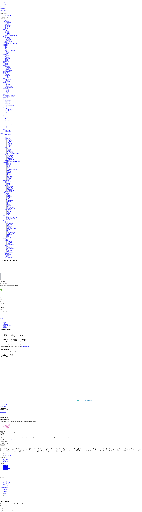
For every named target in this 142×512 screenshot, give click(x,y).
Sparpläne (4, 36)
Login (1, 6)
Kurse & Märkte (5, 44)
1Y (3, 270)
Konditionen (5, 2)
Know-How (5, 107)
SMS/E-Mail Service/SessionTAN (11, 35)
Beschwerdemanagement (9, 105)
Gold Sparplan (7, 40)
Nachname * (2, 433)
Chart (4, 323)
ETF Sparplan (7, 38)
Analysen (4, 326)
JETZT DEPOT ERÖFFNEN (5, 134)
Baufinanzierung (5, 97)
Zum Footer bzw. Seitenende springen (29, 0)
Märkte (6, 46)
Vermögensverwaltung (7, 71)
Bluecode (6, 92)
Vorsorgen (4, 65)
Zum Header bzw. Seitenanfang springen (7, 0)
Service (4, 98)
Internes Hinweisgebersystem (8, 482)
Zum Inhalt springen (18, 0)
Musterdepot (7, 253)
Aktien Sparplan (8, 39)
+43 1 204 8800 (3, 412)
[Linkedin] (71, 495)
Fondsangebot (7, 26)
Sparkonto (6, 63)
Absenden (2, 444)
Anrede (1, 431)
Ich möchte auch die (3, 441)
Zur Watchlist (5, 264)
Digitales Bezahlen (6, 88)
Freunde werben (8, 100)
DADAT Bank (7, 117)
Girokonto (4, 73)
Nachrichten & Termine (7, 325)
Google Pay (7, 89)
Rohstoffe (6, 53)
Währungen (7, 52)
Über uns (4, 115)
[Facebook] (71, 489)
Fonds (6, 48)
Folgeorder (7, 32)
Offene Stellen (7, 123)
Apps (6, 30)
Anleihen (6, 51)
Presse (4, 121)
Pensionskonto (7, 75)
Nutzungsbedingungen (7, 485)
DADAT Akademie (6, 4)
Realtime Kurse (7, 33)
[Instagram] (71, 491)
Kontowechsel (7, 84)
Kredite (4, 94)
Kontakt (4, 3)
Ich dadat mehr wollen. (4, 487)
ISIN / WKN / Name (4, 17)
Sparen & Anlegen (6, 61)
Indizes (6, 47)
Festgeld (6, 64)
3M (3, 269)
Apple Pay (7, 90)
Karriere (4, 122)
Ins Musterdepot (5, 263)
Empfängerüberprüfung (9, 87)
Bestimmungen (52, 400)
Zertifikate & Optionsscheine (10, 50)
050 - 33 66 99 (3, 404)
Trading (6, 28)
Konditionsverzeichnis (25, 346)
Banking (4, 82)
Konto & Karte (5, 72)
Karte (4, 78)
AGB (4, 484)
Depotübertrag (7, 24)
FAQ (6, 108)
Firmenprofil (5, 327)
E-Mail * (2, 434)
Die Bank (4, 116)
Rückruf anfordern (3, 406)
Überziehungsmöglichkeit (9, 96)
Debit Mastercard (8, 79)
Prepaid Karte (7, 81)
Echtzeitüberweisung (8, 86)
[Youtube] (71, 493)
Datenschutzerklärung (12, 439)
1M (3, 268)
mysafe (6, 106)
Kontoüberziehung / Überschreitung (11, 43)
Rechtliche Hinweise (6, 479)
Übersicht (4, 322)
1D (3, 266)
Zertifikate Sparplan (8, 41)
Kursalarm (4, 265)
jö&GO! (6, 93)
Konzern (6, 119)
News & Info (5, 54)
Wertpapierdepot (8, 22)
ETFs (6, 49)
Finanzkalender (7, 58)
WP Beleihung (5, 42)
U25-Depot (7, 23)
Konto (4, 129)
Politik (6, 56)
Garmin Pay (7, 91)
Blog (6, 112)
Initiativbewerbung (8, 124)
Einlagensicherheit (8, 120)
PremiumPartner (8, 25)
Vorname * (2, 432)
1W (3, 267)
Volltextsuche (2, 18)
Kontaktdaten (7, 126)
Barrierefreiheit (5, 481)
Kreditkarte (7, 80)
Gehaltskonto (7, 74)
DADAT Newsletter (5, 442)
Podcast (6, 60)
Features (4, 29)
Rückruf (6, 127)
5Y (3, 271)
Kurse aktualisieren (3, 13)
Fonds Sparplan (7, 37)
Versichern (7, 114)
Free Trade (7, 27)
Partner (4, 472)
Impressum (4, 480)
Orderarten (7, 31)
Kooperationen (5, 113)
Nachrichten (7, 55)
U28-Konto (7, 77)
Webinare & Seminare (6, 473)
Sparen (4, 62)
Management (7, 118)
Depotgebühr (7, 101)
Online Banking (7, 130)
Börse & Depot (5, 20)
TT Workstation (7, 34)
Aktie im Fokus (7, 57)
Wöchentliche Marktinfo (6, 443)
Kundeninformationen (9, 109)
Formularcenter (7, 103)
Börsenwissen (7, 111)
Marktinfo (6, 59)
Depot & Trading (6, 21)
